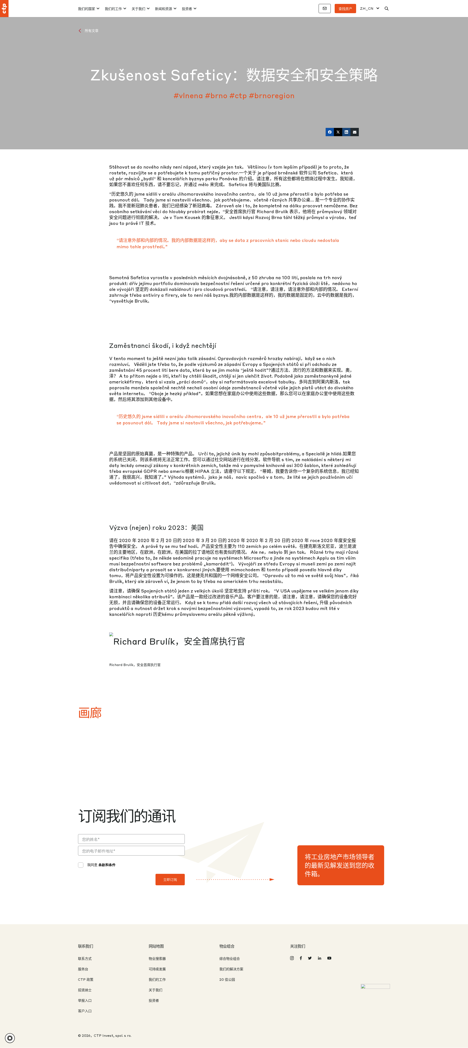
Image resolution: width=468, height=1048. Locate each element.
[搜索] (386, 8)
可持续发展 (157, 969)
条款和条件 (107, 864)
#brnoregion (272, 95)
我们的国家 (86, 8)
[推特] (338, 132)
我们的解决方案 (231, 969)
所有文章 (91, 30)
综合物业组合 (229, 958)
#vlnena (188, 95)
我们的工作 (113, 8)
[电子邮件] (355, 132)
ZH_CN (366, 8)
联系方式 (85, 958)
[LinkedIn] (346, 132)
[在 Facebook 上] (330, 132)
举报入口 (85, 1000)
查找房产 (345, 8)
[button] (10, 1038)
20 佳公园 (227, 979)
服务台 (83, 969)
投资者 (187, 8)
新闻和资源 (163, 8)
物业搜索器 (157, 958)
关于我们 (138, 8)
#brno (216, 95)
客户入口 (85, 1011)
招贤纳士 (85, 990)
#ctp (238, 95)
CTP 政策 (85, 979)
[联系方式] (325, 8)
